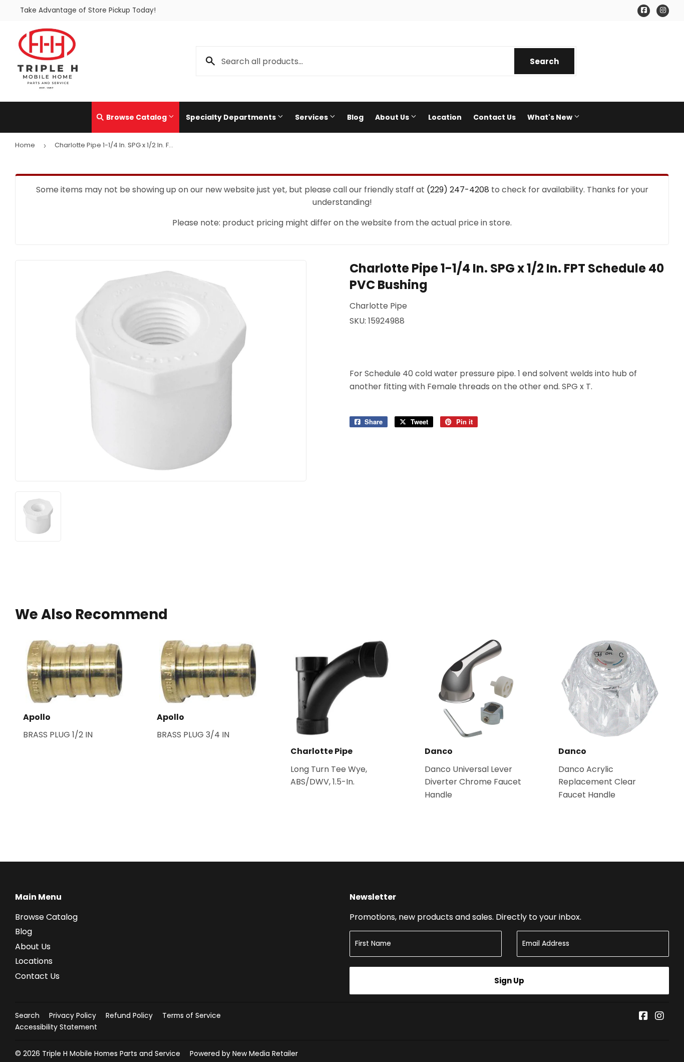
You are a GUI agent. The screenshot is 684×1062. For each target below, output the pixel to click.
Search (552, 61)
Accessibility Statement (56, 1027)
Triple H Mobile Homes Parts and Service (111, 1053)
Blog (355, 117)
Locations (34, 961)
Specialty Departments (231, 117)
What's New (550, 117)
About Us (393, 117)
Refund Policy (129, 1015)
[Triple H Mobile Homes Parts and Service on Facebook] (643, 1016)
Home (25, 145)
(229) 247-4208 (458, 189)
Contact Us (494, 117)
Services (312, 117)
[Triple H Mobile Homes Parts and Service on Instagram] (659, 1016)
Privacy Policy (72, 1015)
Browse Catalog (136, 117)
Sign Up (509, 980)
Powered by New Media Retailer (244, 1053)
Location (445, 117)
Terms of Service (191, 1015)
